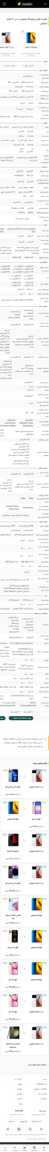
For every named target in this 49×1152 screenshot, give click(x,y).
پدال (20, 1104)
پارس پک (42, 1111)
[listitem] (24, 783)
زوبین (20, 1084)
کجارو (20, 1099)
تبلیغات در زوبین (40, 1089)
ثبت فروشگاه (42, 1084)
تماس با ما (43, 1094)
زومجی (19, 1094)
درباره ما (44, 1099)
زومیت (19, 1089)
